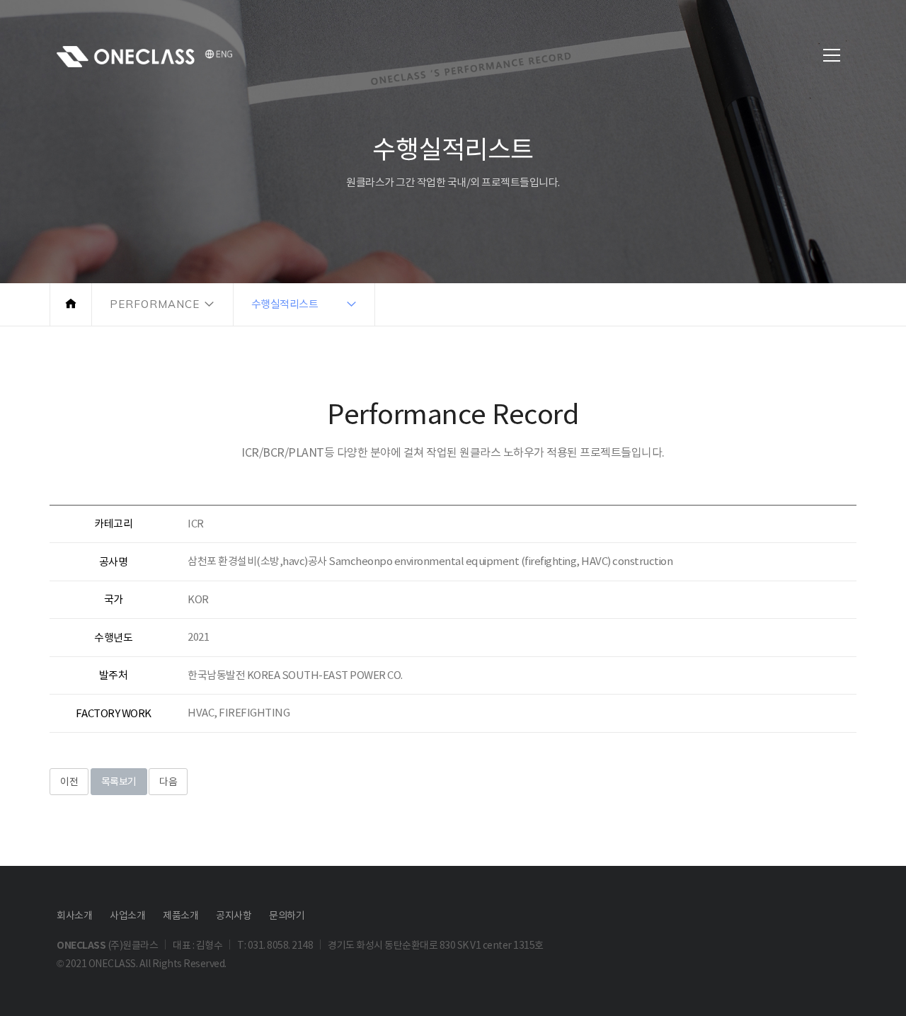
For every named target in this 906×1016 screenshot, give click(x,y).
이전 (69, 781)
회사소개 (74, 915)
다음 (168, 781)
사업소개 (127, 915)
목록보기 (119, 781)
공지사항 (233, 915)
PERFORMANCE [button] (155, 304)
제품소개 (180, 915)
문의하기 (286, 915)
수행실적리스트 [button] (285, 304)
